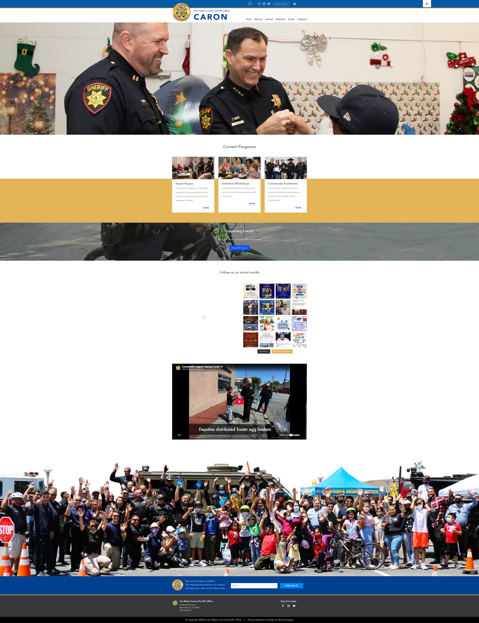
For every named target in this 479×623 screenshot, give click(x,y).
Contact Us (302, 19)
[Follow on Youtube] (269, 4)
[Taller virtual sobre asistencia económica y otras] (250, 339)
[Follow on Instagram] (264, 4)
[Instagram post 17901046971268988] (250, 291)
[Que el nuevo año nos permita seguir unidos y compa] (283, 323)
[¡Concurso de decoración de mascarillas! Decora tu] (299, 323)
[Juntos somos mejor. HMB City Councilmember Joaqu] (299, 307)
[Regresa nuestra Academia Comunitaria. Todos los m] (250, 323)
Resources (280, 19)
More (206, 208)
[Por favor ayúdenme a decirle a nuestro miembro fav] (283, 307)
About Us (258, 19)
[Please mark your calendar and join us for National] (283, 291)
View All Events (239, 247)
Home (249, 19)
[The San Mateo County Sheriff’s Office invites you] (299, 291)
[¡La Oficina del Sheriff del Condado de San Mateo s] (266, 291)
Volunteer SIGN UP (281, 4)
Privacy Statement (257, 619)
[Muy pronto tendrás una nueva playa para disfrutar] (266, 339)
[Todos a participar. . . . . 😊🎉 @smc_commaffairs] (283, 339)
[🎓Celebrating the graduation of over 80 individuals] (250, 307)
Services (269, 19)
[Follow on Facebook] (259, 4)
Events (291, 19)
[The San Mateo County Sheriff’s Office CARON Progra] (266, 307)
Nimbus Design (286, 619)
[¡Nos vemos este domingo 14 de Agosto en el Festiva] (266, 323)
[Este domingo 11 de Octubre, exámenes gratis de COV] (299, 339)
